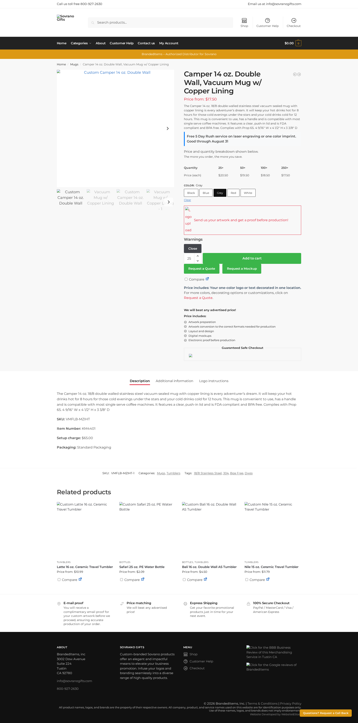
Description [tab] (140, 381)
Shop (244, 26)
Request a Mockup (242, 269)
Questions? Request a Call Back (325, 713)
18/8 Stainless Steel (208, 473)
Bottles (125, 562)
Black (191, 192)
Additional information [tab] (174, 381)
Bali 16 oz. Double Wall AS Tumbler (209, 567)
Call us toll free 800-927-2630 (79, 4)
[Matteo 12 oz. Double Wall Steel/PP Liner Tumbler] (299, 74)
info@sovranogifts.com (74, 681)
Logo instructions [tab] (213, 381)
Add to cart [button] (84, 590)
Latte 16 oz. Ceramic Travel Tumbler (85, 567)
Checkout (294, 26)
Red (233, 192)
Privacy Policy (290, 703)
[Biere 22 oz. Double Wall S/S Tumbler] (295, 74)
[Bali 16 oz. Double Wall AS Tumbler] (210, 530)
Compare (196, 279)
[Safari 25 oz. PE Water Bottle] (147, 530)
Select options (147, 590)
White (248, 192)
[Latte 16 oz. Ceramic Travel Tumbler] (85, 530)
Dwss (249, 473)
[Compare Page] (207, 279)
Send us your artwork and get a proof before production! (241, 220)
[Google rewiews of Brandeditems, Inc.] (273, 667)
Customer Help (267, 26)
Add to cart (252, 258)
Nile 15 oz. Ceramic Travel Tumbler (271, 567)
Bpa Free (236, 473)
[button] (293, 43)
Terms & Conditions (262, 703)
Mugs (74, 64)
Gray (220, 192)
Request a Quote (201, 269)
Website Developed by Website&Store (275, 714)
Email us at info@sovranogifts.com (274, 4)
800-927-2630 (68, 689)
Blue (206, 192)
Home (61, 64)
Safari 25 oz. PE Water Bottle (141, 567)
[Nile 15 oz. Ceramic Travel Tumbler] (273, 530)
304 (226, 473)
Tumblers (173, 473)
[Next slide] (167, 128)
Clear (187, 200)
